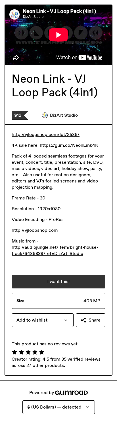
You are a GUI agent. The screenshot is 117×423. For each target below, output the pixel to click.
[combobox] (43, 320)
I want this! (58, 281)
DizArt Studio (64, 115)
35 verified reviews (81, 359)
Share (95, 320)
